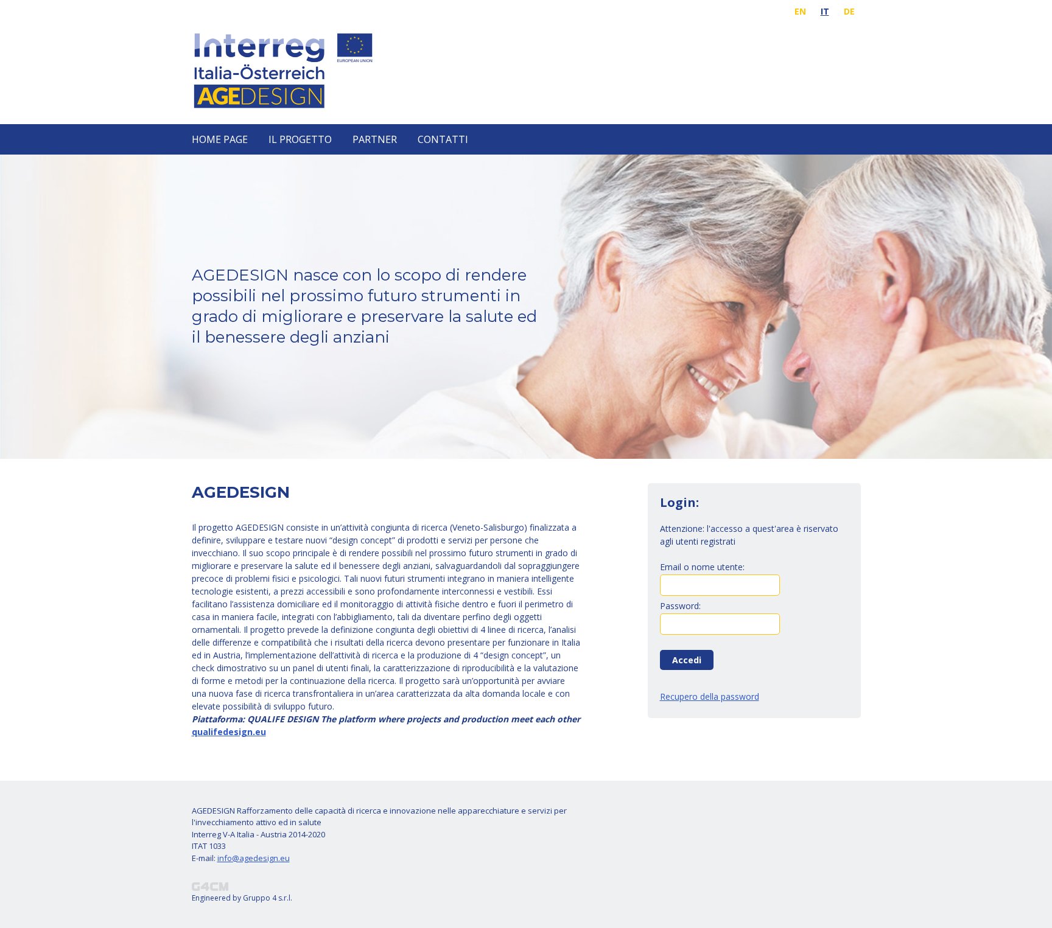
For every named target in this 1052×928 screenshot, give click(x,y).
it (825, 11)
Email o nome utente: (702, 566)
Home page (220, 139)
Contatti (443, 139)
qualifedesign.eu (229, 732)
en (800, 11)
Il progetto (300, 139)
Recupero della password (709, 696)
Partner (374, 139)
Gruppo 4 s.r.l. (267, 898)
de (849, 11)
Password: (680, 605)
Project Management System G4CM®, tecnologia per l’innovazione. (210, 886)
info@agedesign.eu (253, 858)
